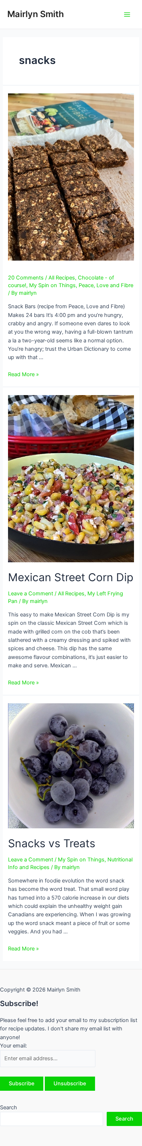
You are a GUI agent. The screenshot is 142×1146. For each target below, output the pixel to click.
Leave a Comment (30, 593)
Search (8, 1107)
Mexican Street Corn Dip (70, 577)
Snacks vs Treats (51, 843)
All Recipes (61, 277)
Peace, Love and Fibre (106, 285)
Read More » (23, 374)
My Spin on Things (52, 285)
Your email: (13, 1045)
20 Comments (26, 277)
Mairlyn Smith (35, 14)
